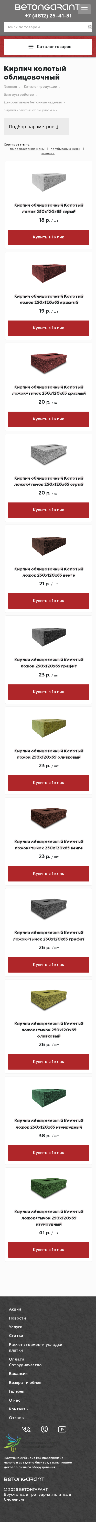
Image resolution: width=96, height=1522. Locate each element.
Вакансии (18, 1374)
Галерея (16, 1391)
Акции (15, 1309)
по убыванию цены (65, 149)
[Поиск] (90, 27)
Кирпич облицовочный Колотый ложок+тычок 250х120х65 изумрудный (48, 1218)
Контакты (18, 1409)
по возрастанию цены (27, 149)
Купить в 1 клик (48, 237)
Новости (17, 1318)
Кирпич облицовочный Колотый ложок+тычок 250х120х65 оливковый (48, 1030)
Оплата (17, 1359)
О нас (14, 1400)
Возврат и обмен (25, 1383)
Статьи (16, 1336)
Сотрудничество (25, 1365)
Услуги (15, 1327)
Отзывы (16, 1418)
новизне (48, 153)
